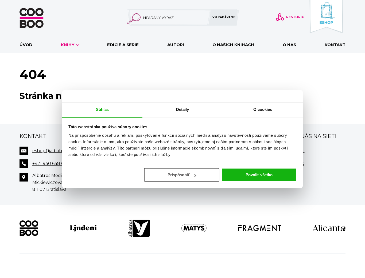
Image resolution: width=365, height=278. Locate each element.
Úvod (26, 44)
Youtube (292, 176)
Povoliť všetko (259, 174)
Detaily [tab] (182, 109)
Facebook (293, 163)
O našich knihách (233, 44)
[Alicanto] (329, 228)
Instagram (294, 150)
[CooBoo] (28, 228)
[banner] (40, 18)
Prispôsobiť (179, 174)
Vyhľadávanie (223, 17)
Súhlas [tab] (102, 109)
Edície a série (123, 44)
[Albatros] (139, 228)
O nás (289, 44)
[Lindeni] (83, 228)
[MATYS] (194, 228)
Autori (175, 44)
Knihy (68, 44)
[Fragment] (259, 228)
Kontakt (335, 44)
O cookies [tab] (262, 109)
